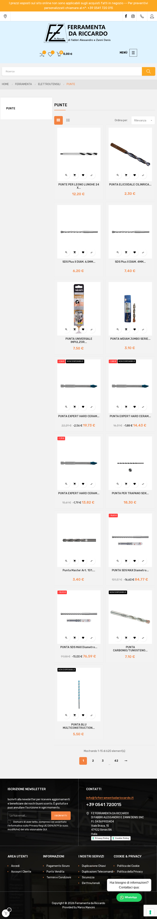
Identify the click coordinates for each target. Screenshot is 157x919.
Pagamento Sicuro (58, 866)
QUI (45, 829)
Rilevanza (143, 120)
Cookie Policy (122, 838)
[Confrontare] (42, 54)
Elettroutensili (91, 883)
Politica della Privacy (130, 871)
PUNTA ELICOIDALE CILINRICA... (130, 184)
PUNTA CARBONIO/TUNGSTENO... (130, 649)
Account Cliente (21, 871)
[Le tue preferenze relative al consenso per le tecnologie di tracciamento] (150, 912)
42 (116, 760)
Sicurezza (88, 877)
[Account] (152, 16)
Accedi (15, 866)
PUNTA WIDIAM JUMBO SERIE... (130, 338)
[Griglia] (58, 120)
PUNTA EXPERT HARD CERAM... (78, 416)
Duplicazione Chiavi (94, 866)
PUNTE (10, 108)
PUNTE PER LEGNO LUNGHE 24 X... (78, 186)
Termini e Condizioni (59, 877)
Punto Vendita (55, 871)
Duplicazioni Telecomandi (97, 871)
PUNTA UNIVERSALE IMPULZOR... (78, 340)
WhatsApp (131, 897)
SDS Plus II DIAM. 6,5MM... (78, 261)
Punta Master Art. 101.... (79, 570)
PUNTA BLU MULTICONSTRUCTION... (79, 726)
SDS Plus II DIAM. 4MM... (130, 261)
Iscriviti (61, 815)
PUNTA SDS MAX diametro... (130, 570)
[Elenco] (68, 120)
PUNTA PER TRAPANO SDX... (130, 493)
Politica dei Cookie (128, 866)
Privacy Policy (102, 838)
